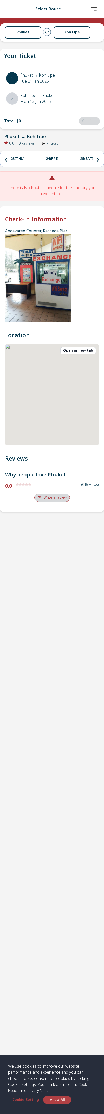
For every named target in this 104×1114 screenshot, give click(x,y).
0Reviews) (27, 143)
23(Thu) (17, 158)
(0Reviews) (90, 484)
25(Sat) (86, 158)
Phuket (52, 143)
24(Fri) (52, 158)
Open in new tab (78, 350)
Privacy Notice (39, 1090)
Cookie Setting (25, 1099)
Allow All (57, 1099)
